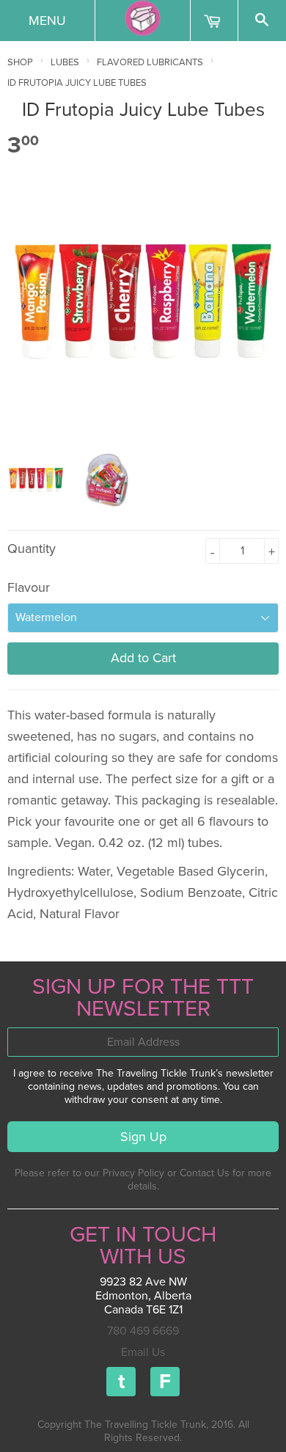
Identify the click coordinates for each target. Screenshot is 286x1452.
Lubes (65, 62)
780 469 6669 (143, 1331)
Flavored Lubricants (150, 62)
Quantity (31, 548)
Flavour (28, 587)
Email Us (143, 1352)
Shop (20, 62)
